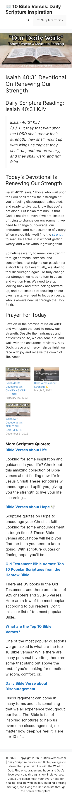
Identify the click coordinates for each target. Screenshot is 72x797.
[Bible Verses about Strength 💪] (46, 374)
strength (58, 234)
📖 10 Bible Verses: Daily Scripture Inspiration (33, 9)
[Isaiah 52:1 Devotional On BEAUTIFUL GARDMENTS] (18, 410)
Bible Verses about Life (26, 450)
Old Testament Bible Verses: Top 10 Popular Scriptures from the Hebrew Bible (35, 569)
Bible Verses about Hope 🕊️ (30, 507)
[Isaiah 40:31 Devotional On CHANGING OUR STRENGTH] (18, 374)
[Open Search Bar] (28, 20)
